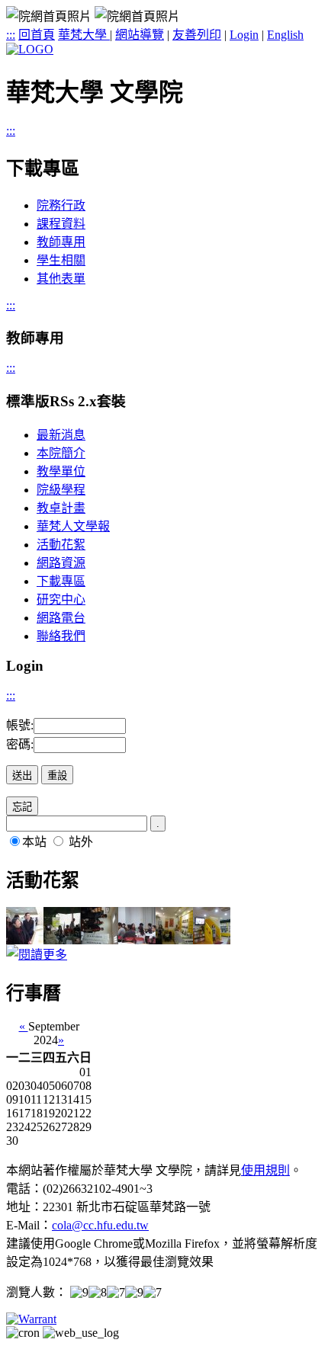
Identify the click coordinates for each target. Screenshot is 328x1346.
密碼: (20, 744)
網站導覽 (139, 34)
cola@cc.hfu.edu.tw (100, 1225)
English (285, 34)
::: (10, 34)
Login (244, 34)
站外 (81, 841)
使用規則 (265, 1170)
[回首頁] (29, 49)
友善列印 (196, 34)
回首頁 (36, 34)
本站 (34, 841)
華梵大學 (84, 34)
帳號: (20, 725)
